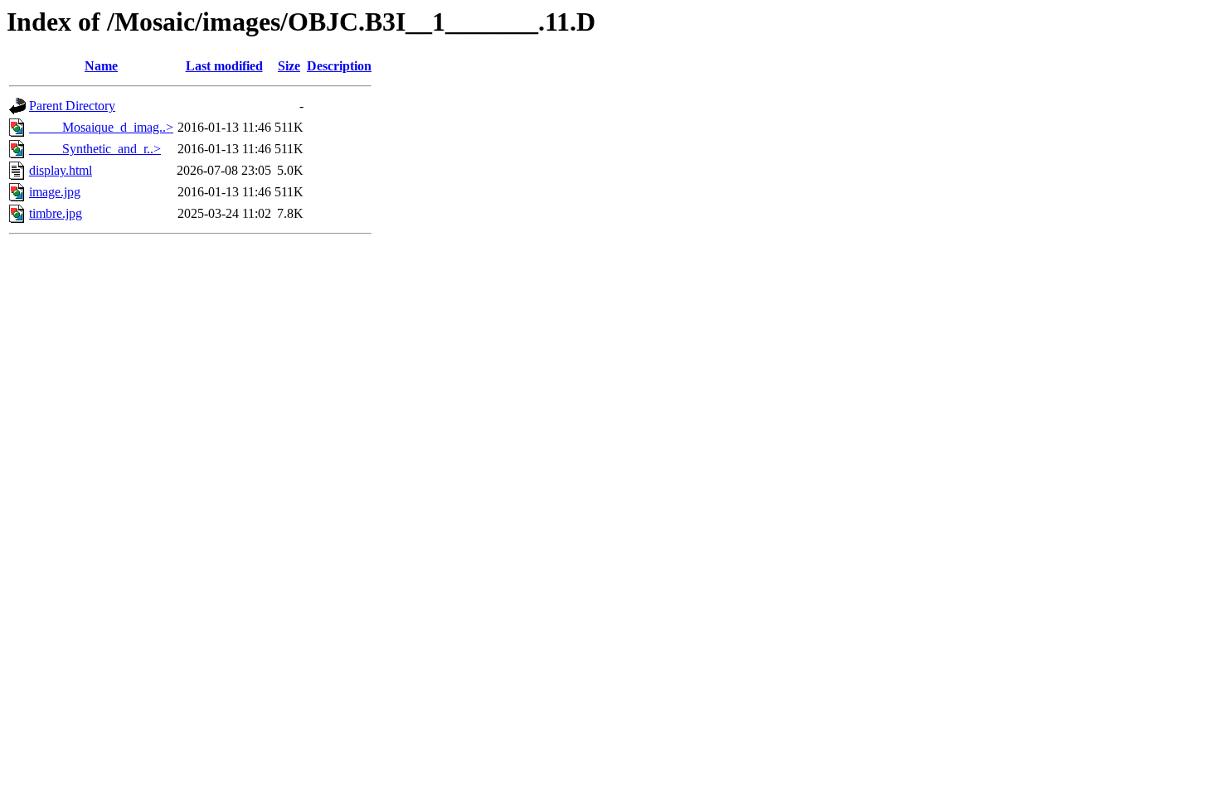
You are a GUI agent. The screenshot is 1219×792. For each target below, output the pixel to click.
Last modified (224, 66)
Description (339, 66)
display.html (60, 170)
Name (101, 66)
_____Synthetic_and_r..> (95, 149)
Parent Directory (72, 106)
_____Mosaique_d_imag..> (101, 127)
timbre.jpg (55, 213)
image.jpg (54, 192)
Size (289, 66)
